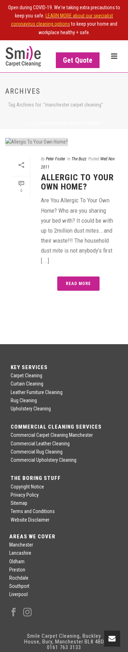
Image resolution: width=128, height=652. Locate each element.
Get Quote (77, 60)
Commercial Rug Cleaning (37, 452)
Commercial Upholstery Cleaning (43, 460)
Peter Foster (55, 158)
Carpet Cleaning (26, 375)
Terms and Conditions (33, 511)
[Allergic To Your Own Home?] (64, 142)
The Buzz (78, 158)
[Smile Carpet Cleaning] (23, 56)
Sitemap (19, 503)
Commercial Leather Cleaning (40, 443)
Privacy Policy (25, 495)
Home (31, 123)
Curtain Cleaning (27, 384)
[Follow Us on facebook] (13, 612)
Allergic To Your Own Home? (77, 182)
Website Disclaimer (30, 520)
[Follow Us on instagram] (27, 612)
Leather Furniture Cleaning (37, 392)
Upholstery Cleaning (31, 409)
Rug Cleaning (24, 400)
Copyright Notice (27, 487)
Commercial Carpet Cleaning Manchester (52, 435)
